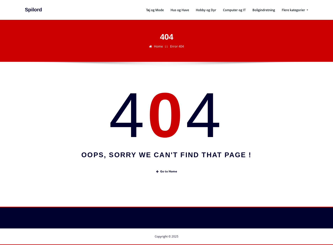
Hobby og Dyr (206, 10)
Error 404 (177, 46)
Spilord (33, 9)
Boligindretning (263, 10)
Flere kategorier (294, 10)
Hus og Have (180, 10)
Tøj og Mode (155, 10)
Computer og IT (234, 10)
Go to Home (168, 171)
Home (158, 46)
